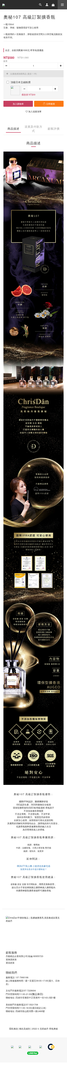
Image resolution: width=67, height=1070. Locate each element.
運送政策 (10, 962)
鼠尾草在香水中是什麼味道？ (33, 869)
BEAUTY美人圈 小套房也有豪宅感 (33, 866)
